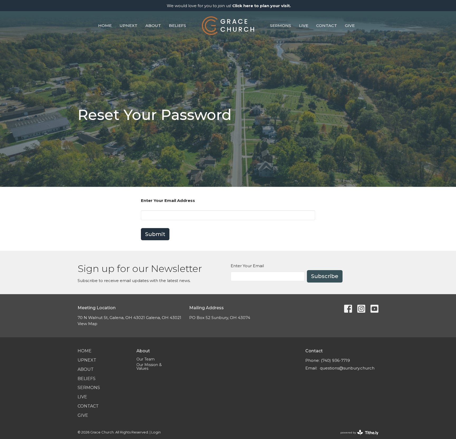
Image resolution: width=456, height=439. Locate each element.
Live (303, 25)
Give (350, 25)
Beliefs (177, 25)
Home (105, 25)
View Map (87, 323)
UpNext (128, 25)
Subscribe (324, 276)
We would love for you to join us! (229, 5)
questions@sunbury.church (347, 368)
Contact (326, 25)
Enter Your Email (247, 265)
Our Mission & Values (149, 366)
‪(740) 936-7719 (335, 360)
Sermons (280, 25)
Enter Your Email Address (168, 200)
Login (156, 432)
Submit (155, 234)
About (153, 25)
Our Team (145, 359)
